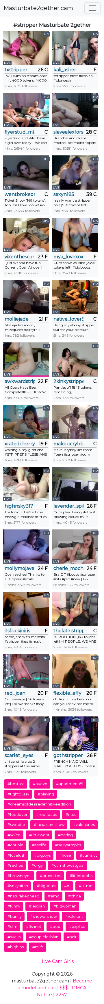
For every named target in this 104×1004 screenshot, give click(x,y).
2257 (61, 994)
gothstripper (68, 755)
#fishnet (33, 926)
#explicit (77, 926)
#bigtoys (42, 855)
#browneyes (19, 875)
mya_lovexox (68, 256)
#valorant (74, 916)
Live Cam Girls (58, 961)
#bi (67, 885)
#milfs (37, 947)
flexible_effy (67, 693)
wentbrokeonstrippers (20, 194)
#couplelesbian (43, 936)
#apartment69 (69, 783)
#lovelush (16, 855)
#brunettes (50, 875)
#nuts (71, 814)
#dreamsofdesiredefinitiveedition (39, 804)
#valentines (84, 824)
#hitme (85, 885)
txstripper (16, 69)
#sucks (14, 936)
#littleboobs (81, 875)
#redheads (46, 814)
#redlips (15, 865)
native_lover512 (68, 319)
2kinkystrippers (68, 381)
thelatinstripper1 (68, 630)
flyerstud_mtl (20, 132)
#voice (14, 835)
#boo (55, 926)
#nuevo (40, 783)
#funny (14, 906)
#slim (12, 926)
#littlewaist (39, 835)
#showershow (43, 916)
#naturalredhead (23, 896)
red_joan (15, 693)
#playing (46, 794)
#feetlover (17, 814)
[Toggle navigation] (92, 8)
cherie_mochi (68, 568)
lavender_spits (68, 506)
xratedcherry (20, 443)
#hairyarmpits (68, 845)
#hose (65, 855)
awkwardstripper (20, 381)
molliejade (17, 319)
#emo (54, 896)
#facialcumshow (49, 824)
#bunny (15, 916)
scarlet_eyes (19, 755)
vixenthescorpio (20, 256)
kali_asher (64, 69)
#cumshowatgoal (67, 865)
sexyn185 (63, 194)
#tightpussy (18, 794)
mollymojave (19, 568)
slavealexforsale (68, 132)
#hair (72, 936)
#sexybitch (18, 885)
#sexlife (39, 845)
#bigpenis (46, 885)
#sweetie (16, 824)
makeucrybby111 (68, 443)
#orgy (37, 865)
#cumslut (88, 855)
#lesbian (37, 906)
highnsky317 (19, 506)
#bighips (16, 947)
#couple (15, 845)
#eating (65, 835)
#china (74, 896)
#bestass (16, 783)
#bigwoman (64, 906)
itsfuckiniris (17, 630)
